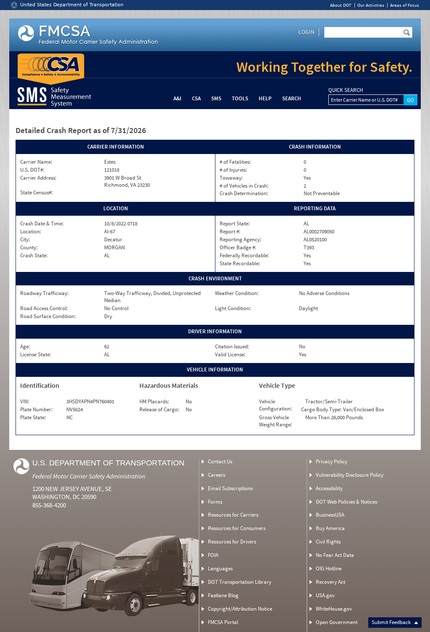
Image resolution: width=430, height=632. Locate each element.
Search (291, 98)
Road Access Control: (44, 308)
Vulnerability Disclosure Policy (349, 474)
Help (265, 98)
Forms (215, 501)
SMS (216, 98)
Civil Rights (328, 541)
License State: (35, 354)
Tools (240, 98)
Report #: (230, 231)
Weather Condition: (236, 293)
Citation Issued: (232, 346)
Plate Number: (36, 409)
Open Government (336, 622)
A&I (177, 98)
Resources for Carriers (233, 514)
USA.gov (325, 595)
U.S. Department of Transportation (108, 463)
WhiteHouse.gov (334, 608)
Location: (30, 231)
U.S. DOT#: (32, 170)
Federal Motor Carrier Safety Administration (88, 476)
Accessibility (329, 488)
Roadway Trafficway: (44, 293)
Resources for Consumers (236, 528)
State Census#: (36, 192)
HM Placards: (154, 401)
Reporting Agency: (240, 239)
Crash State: (33, 255)
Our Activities (370, 5)
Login (307, 32)
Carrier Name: (36, 162)
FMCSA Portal (223, 622)
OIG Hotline (328, 568)
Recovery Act (330, 581)
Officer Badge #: (238, 247)
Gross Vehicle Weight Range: (275, 421)
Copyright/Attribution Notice (240, 608)
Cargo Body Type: (321, 409)
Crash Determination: (244, 193)
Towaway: (231, 178)
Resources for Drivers (232, 541)
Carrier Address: (38, 178)
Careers (216, 474)
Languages (220, 568)
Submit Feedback (392, 622)
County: (28, 247)
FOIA (213, 555)
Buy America (330, 528)
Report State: (234, 223)
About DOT (340, 5)
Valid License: (230, 354)
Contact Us (220, 461)
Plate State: (33, 417)
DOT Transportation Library (239, 581)
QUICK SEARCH (345, 90)
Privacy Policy (331, 461)
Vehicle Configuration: (275, 405)
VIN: (24, 401)
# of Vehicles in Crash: (244, 186)
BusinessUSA (330, 514)
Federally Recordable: (244, 255)
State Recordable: (240, 263)
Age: (25, 346)
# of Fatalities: (235, 162)
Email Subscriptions (230, 488)
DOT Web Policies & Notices (346, 501)
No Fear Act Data (335, 555)
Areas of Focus (404, 5)
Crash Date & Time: (41, 223)
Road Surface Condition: (48, 316)
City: (25, 239)
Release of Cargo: (159, 409)
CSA (196, 98)
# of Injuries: (233, 170)
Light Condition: (233, 308)
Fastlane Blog (223, 595)
